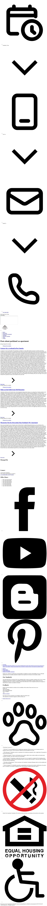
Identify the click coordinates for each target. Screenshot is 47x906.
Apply (4, 337)
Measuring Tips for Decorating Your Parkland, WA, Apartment (19, 422)
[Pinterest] (25, 662)
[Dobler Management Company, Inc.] (6, 467)
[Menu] (0, 330)
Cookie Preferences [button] (6, 670)
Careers (4, 338)
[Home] (5, 329)
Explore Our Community (7, 334)
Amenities (4, 335)
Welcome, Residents (6, 336)
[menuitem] (25, 332)
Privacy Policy (5, 669)
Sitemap (4, 668)
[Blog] (25, 618)
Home (4, 332)
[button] (25, 745)
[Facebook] (25, 530)
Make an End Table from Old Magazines (12, 389)
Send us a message (6, 693)
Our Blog (4, 664)
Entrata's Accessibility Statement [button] (8, 671)
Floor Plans (5, 333)
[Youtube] (25, 574)
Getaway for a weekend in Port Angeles (12, 348)
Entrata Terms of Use (6, 698)
